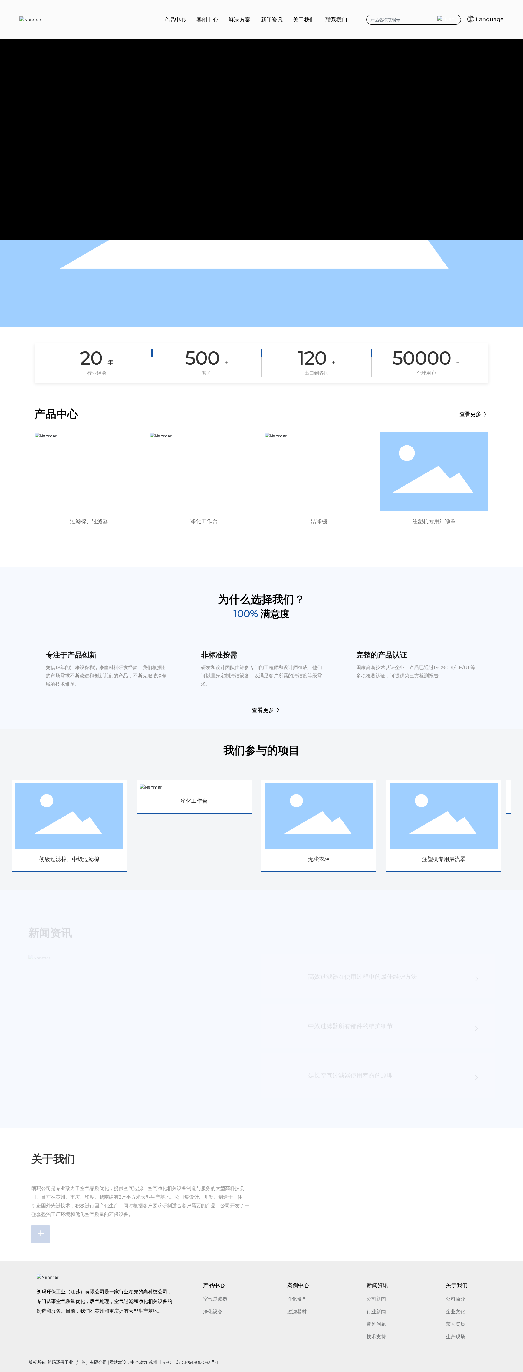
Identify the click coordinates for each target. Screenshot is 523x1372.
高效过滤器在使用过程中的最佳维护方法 (362, 971)
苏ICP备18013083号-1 (197, 1362)
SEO (167, 1362)
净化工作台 (204, 521)
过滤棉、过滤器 (89, 521)
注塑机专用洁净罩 (434, 521)
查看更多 (471, 414)
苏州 (153, 1362)
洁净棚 (319, 521)
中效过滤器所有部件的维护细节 (350, 1020)
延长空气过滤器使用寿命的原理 (350, 1070)
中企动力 (138, 1362)
